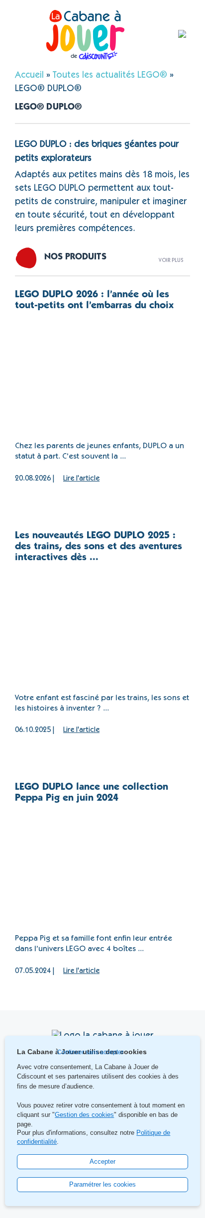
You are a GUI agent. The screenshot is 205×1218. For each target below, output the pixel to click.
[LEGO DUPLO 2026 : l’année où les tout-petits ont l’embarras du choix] (102, 377)
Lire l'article (81, 479)
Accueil (29, 75)
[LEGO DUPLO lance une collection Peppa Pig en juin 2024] (102, 869)
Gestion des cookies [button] (84, 1114)
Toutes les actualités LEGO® (110, 75)
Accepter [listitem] (102, 1161)
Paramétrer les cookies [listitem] (102, 1184)
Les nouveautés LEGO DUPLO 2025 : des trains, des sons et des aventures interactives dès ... (98, 547)
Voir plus (171, 260)
